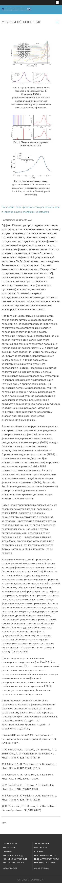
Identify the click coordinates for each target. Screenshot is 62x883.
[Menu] (57, 2)
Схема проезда (10, 868)
